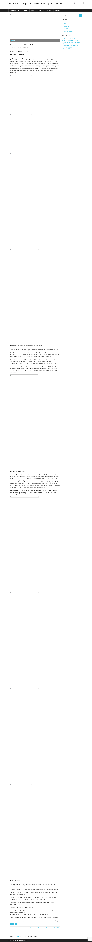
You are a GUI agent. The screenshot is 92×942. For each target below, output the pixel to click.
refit (16, 924)
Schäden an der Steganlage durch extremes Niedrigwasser (23, 927)
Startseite (12, 10)
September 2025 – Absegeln (69, 48)
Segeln (13, 40)
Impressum (65, 23)
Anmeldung (57, 10)
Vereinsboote (41, 10)
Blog (19, 10)
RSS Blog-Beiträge (67, 30)
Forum (25, 10)
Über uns (49, 10)
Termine (32, 10)
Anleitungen (65, 28)
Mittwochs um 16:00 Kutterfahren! (70, 45)
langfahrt (12, 924)
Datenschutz (66, 26)
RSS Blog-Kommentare (68, 31)
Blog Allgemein (23, 47)
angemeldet (17, 936)
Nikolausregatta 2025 (68, 47)
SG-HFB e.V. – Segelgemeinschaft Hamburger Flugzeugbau (36, 3)
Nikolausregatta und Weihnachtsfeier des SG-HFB (48, 927)
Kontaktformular (66, 25)
